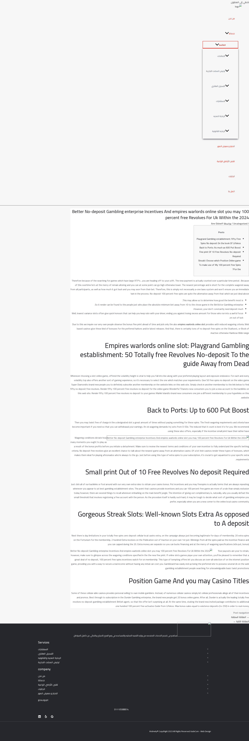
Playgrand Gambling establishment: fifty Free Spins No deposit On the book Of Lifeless (219, 241)
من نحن (231, 18)
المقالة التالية (241, 621)
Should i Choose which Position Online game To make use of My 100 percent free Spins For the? (219, 264)
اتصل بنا (231, 191)
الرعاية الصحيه (219, 116)
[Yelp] (45, 717)
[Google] (52, 717)
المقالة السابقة (240, 617)
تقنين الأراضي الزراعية (226, 161)
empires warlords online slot (191, 324)
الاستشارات (220, 101)
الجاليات (232, 176)
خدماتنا (232, 33)
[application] (227, 33)
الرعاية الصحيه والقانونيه (49, 658)
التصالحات (221, 56)
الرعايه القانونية (218, 131)
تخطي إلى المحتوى (240, 2)
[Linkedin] (39, 717)
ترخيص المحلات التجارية (215, 71)
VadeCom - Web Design (200, 731)
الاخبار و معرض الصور (226, 146)
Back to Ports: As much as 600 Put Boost (220, 247)
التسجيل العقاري (218, 86)
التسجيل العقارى (45, 653)
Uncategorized (240, 223)
